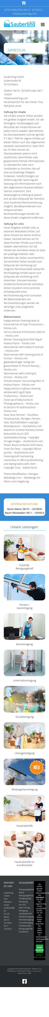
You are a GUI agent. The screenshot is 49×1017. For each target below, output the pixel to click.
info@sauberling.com (24, 13)
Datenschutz (22, 973)
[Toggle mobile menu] (43, 24)
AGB (29, 973)
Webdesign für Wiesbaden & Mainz (19, 971)
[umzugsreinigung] (24, 723)
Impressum (37, 971)
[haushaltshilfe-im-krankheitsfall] (24, 832)
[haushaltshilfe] (24, 796)
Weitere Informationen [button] (39, 956)
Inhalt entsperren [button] (39, 948)
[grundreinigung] (24, 687)
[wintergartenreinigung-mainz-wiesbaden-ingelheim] (24, 759)
